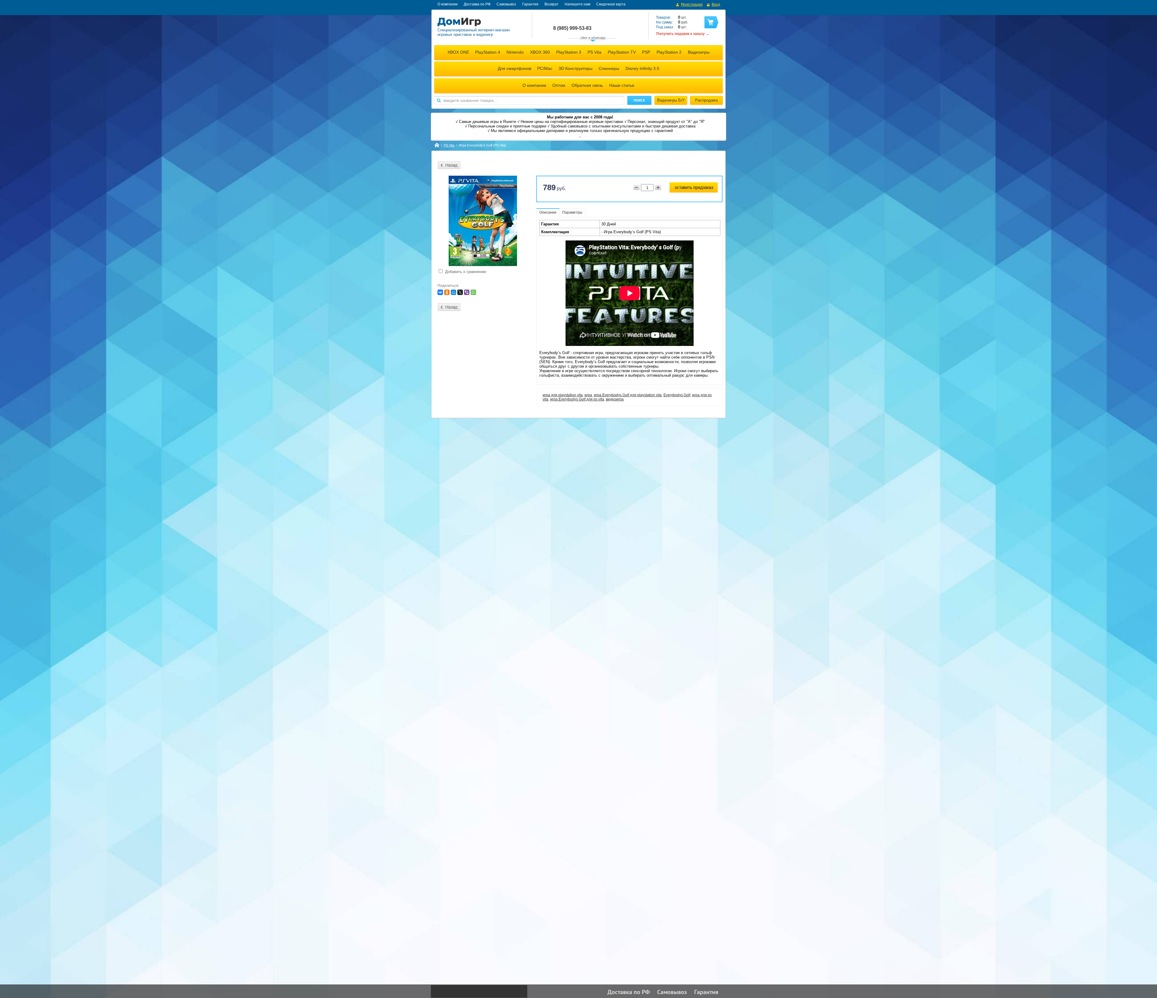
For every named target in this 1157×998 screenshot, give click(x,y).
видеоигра (615, 399)
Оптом (558, 85)
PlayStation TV (622, 52)
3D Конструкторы (575, 68)
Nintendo (515, 52)
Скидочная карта (611, 4)
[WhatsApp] (473, 292)
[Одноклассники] (447, 292)
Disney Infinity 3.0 (642, 68)
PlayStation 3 (568, 52)
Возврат (551, 4)
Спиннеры (609, 68)
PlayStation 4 (487, 52)
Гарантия (530, 4)
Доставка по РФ (477, 4)
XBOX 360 (540, 52)
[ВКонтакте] (440, 292)
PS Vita (594, 52)
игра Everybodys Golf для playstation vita (628, 395)
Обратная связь (587, 85)
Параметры (572, 212)
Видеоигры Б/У (671, 100)
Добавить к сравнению (465, 271)
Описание (548, 212)
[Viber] (466, 292)
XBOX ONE (458, 52)
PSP (646, 52)
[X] (460, 292)
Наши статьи (621, 85)
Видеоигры (699, 52)
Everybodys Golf (676, 395)
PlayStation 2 (669, 52)
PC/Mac (544, 68)
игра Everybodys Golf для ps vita (577, 399)
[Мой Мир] (453, 292)
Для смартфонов (514, 68)
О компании (447, 4)
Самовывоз (506, 4)
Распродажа (706, 100)
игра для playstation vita (563, 395)
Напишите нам (577, 4)
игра (588, 395)
